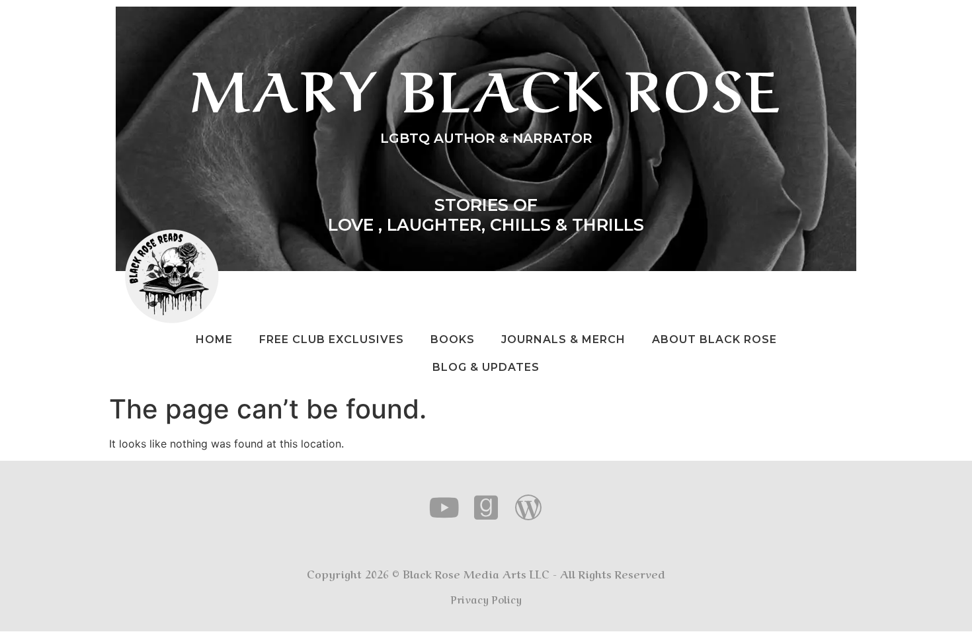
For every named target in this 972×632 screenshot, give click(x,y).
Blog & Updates (486, 367)
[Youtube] (444, 507)
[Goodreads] (486, 507)
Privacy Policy (486, 599)
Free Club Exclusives (331, 339)
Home (214, 339)
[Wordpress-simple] (528, 507)
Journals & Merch (563, 339)
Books (452, 339)
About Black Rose (714, 339)
